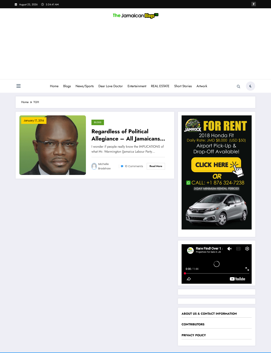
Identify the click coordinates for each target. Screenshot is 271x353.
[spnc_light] (250, 86)
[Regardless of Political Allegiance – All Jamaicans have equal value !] (52, 145)
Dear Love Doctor (110, 86)
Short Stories (183, 86)
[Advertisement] (135, 51)
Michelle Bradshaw (104, 166)
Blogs (67, 86)
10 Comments (134, 166)
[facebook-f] (253, 4)
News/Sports (85, 86)
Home (54, 86)
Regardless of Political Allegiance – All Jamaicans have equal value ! (125, 135)
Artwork (202, 86)
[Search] (238, 86)
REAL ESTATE (160, 86)
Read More (156, 166)
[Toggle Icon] (18, 86)
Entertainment (137, 86)
